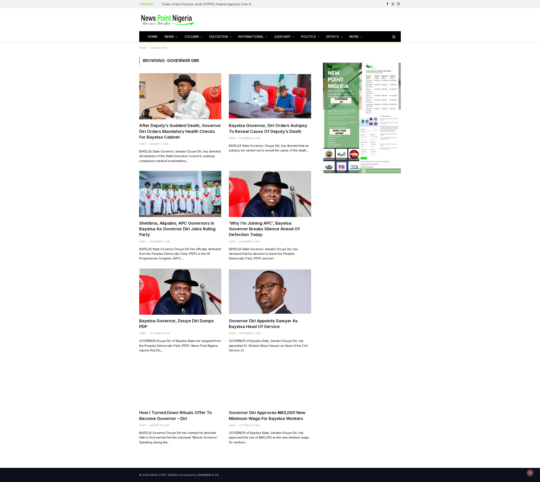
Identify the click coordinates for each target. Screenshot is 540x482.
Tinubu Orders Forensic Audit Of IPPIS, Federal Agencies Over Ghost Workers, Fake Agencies (208, 4)
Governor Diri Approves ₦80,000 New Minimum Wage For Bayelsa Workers (267, 415)
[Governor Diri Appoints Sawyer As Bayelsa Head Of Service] (270, 292)
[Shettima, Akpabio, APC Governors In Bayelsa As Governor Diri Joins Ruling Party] (180, 194)
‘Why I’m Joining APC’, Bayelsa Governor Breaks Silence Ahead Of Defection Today (264, 229)
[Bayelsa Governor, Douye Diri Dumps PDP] (180, 292)
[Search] (394, 36)
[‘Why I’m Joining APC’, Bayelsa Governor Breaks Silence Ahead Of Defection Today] (270, 194)
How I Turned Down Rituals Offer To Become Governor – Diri (175, 415)
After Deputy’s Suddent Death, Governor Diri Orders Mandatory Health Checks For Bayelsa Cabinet (180, 131)
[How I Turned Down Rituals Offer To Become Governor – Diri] (180, 383)
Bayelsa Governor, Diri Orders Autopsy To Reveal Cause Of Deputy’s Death (268, 128)
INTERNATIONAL (250, 37)
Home (143, 47)
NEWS (169, 37)
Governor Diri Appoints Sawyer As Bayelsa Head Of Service (263, 323)
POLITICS (308, 37)
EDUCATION (218, 37)
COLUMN (192, 37)
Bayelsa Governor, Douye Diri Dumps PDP (176, 323)
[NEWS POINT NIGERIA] (168, 19)
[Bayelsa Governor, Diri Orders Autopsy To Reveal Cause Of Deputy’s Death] (270, 96)
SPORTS (332, 37)
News (142, 144)
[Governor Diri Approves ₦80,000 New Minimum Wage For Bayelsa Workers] (270, 383)
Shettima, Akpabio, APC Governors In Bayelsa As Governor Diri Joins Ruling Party (177, 229)
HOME (153, 37)
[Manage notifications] (530, 472)
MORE (354, 37)
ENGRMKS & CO (208, 475)
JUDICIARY (282, 37)
